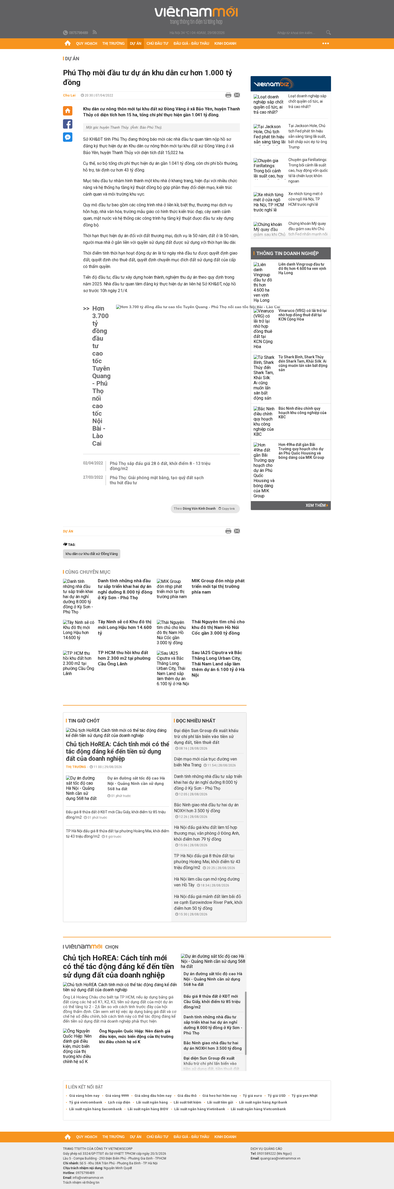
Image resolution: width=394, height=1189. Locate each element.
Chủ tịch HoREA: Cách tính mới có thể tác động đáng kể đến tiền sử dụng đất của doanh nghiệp (117, 751)
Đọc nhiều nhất (195, 721)
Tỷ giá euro (252, 1096)
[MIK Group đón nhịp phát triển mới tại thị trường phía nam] (173, 596)
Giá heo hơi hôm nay (219, 1096)
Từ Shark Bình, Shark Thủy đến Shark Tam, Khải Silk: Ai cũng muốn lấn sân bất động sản (303, 363)
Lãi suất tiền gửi (220, 1102)
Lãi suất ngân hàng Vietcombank (258, 1109)
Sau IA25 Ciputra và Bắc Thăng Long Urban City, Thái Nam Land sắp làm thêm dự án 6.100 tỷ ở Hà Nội (218, 664)
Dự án (135, 44)
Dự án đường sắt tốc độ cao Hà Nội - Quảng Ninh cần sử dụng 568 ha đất (136, 783)
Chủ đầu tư (157, 44)
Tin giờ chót (84, 721)
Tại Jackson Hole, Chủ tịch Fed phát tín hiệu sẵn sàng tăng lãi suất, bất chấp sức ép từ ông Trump (307, 136)
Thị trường (113, 44)
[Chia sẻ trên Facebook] (67, 124)
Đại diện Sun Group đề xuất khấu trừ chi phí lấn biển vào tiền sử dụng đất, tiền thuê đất (206, 736)
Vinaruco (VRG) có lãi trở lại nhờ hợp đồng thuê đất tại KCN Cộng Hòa (302, 314)
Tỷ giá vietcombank (85, 1102)
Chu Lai (69, 95)
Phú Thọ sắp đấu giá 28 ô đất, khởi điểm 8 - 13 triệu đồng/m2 (160, 466)
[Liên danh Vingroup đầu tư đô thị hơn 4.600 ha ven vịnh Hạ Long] (264, 282)
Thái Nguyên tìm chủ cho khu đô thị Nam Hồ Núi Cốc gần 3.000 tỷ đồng (218, 627)
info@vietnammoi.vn (88, 1178)
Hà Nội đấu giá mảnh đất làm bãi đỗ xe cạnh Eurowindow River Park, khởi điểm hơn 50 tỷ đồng (208, 902)
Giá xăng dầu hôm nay (153, 1096)
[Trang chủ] (67, 43)
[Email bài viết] (235, 95)
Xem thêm (316, 505)
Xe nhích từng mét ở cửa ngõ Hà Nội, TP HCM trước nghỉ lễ (305, 199)
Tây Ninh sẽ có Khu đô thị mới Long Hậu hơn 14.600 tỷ (125, 627)
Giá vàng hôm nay (84, 1096)
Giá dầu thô (186, 1096)
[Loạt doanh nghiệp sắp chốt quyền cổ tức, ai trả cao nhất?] (270, 105)
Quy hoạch (86, 44)
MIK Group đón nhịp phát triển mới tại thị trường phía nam (218, 586)
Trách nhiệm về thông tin (81, 1182)
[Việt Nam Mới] (197, 15)
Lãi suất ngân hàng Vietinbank (199, 1109)
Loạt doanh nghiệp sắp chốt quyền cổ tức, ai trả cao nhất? (307, 101)
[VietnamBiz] (273, 83)
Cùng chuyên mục (87, 572)
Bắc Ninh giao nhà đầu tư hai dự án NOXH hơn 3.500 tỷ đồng (213, 1046)
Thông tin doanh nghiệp (287, 253)
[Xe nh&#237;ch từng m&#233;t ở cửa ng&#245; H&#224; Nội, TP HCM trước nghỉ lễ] (270, 203)
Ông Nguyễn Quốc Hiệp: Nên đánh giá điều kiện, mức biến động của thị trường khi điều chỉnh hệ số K (136, 1036)
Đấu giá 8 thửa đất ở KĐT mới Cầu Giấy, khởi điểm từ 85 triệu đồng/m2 (212, 1001)
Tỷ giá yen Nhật (304, 1096)
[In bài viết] (227, 95)
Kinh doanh (225, 44)
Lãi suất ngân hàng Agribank (263, 1102)
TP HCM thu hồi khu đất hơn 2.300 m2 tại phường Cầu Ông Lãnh (124, 658)
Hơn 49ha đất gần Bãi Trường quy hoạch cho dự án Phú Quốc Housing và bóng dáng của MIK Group (301, 451)
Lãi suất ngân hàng (152, 1102)
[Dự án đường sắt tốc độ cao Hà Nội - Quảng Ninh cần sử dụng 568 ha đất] (82, 788)
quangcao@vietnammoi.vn (280, 1158)
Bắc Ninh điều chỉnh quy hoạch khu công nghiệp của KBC (302, 412)
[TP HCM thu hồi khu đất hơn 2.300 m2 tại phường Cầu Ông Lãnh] (79, 668)
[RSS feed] (95, 32)
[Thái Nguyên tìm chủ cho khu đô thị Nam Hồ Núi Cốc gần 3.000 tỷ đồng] (173, 632)
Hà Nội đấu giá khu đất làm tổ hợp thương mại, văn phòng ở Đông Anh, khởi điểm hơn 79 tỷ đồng (207, 833)
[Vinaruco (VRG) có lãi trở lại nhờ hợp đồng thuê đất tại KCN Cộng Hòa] (264, 328)
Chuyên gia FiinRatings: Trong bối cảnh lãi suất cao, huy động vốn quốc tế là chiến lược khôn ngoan (308, 170)
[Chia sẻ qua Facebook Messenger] (67, 137)
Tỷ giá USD (277, 1096)
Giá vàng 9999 (117, 1096)
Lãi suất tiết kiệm (187, 1102)
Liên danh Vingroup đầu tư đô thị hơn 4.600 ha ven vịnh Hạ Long (302, 268)
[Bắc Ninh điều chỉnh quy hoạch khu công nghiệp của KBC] (264, 421)
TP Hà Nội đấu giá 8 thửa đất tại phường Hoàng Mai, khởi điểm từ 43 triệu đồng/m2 (207, 861)
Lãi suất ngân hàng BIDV (148, 1109)
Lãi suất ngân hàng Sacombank (95, 1109)
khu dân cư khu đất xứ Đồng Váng (92, 554)
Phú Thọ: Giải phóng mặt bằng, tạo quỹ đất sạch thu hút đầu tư (157, 480)
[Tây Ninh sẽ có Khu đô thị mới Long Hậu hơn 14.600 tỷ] (79, 632)
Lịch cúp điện (119, 1102)
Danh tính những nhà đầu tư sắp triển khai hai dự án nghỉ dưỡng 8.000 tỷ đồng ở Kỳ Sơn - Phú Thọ (125, 589)
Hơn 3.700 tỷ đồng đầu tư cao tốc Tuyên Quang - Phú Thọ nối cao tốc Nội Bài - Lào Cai (101, 376)
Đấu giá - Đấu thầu (191, 44)
